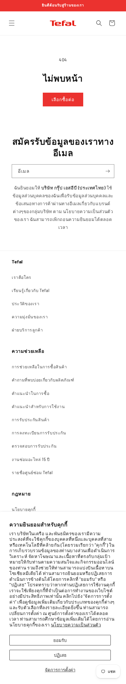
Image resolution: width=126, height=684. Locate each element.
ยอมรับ (60, 640)
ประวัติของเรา (26, 303)
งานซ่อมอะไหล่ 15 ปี (31, 459)
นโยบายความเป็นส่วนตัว (76, 624)
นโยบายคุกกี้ (23, 509)
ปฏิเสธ (60, 655)
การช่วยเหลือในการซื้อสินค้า (39, 366)
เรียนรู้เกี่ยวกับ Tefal (30, 290)
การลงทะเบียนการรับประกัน (39, 432)
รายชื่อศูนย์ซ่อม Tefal (32, 472)
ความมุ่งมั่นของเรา (30, 316)
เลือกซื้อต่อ (63, 99)
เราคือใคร (21, 277)
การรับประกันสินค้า (30, 419)
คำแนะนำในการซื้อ (30, 393)
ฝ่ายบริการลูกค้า (27, 329)
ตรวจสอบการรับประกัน (34, 445)
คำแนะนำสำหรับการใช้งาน (38, 406)
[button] (11, 23)
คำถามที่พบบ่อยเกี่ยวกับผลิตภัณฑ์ (43, 379)
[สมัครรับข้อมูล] (107, 171)
